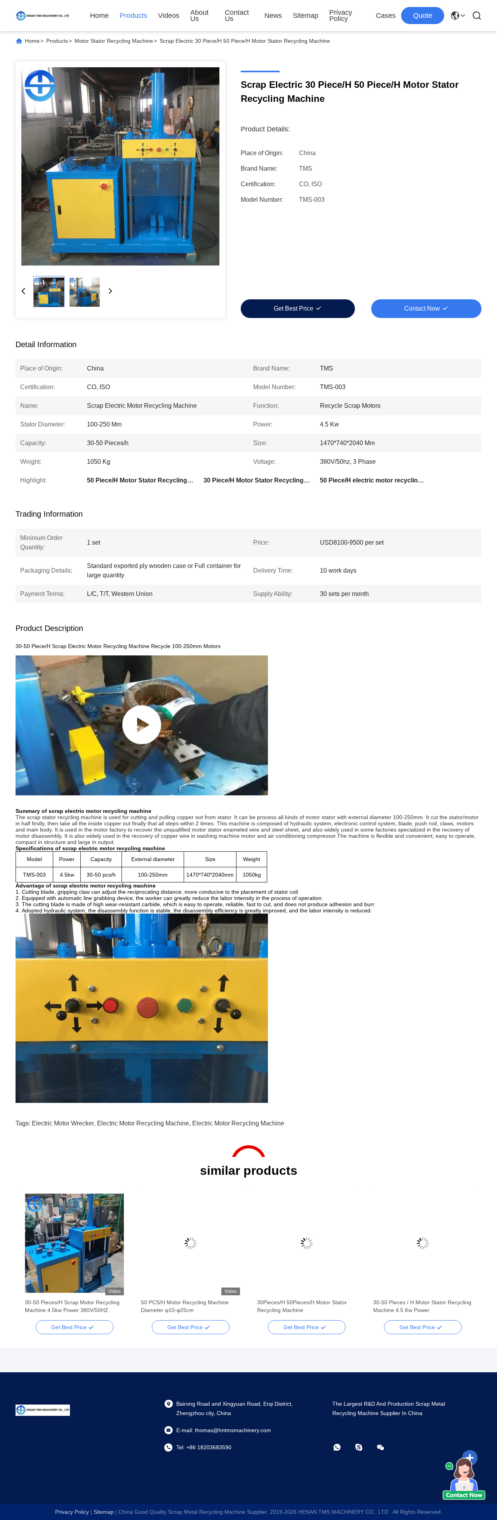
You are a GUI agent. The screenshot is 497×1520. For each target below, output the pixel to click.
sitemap (104, 1512)
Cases (386, 15)
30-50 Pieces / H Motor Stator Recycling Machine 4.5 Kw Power (422, 1306)
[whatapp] (342, 1447)
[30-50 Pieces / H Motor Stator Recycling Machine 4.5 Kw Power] (422, 1243)
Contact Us (237, 15)
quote (422, 15)
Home (99, 15)
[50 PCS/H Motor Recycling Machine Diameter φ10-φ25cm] (190, 1243)
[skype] (364, 1447)
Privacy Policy (340, 15)
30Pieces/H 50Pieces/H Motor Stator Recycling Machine (302, 1306)
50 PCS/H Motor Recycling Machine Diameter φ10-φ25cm (185, 1306)
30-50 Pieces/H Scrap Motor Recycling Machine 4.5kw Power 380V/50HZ (72, 1306)
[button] (35, 1257)
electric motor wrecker (63, 1123)
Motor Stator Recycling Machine (114, 41)
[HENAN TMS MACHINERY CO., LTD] (43, 15)
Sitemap (305, 15)
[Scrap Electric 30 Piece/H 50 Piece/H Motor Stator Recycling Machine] (120, 166)
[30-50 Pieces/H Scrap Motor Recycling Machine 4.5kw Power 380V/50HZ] (74, 1243)
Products (133, 15)
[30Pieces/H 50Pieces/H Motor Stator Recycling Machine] (306, 1243)
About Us (199, 15)
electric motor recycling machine (143, 1123)
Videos (168, 15)
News (273, 15)
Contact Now (422, 308)
